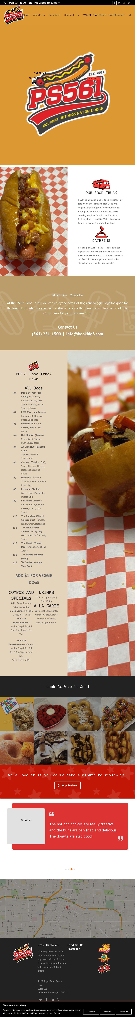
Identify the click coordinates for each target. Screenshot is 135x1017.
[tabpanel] (67, 832)
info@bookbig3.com (46, 3)
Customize (91, 1011)
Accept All (124, 1011)
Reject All (107, 1011)
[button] (130, 15)
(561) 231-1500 (16, 3)
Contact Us (93, 78)
